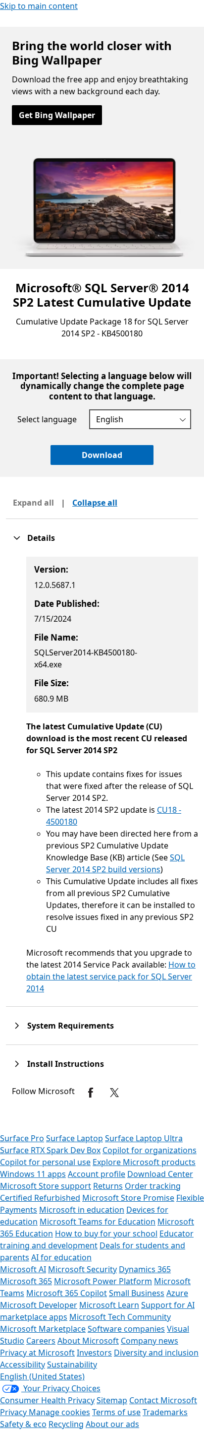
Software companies (126, 1328)
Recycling (66, 1424)
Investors (94, 1352)
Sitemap (112, 1400)
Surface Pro (22, 1138)
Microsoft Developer (38, 1305)
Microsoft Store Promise (128, 1197)
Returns (108, 1185)
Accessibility (22, 1364)
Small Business (136, 1293)
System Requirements (70, 1025)
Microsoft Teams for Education (97, 1221)
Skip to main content (39, 5)
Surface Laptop (74, 1138)
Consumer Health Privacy (47, 1400)
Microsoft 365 (26, 1281)
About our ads (112, 1424)
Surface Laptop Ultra (144, 1138)
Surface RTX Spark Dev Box (50, 1150)
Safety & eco (23, 1424)
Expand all (33, 502)
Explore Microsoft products (144, 1162)
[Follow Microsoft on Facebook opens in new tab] (91, 1093)
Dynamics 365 (145, 1269)
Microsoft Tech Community (120, 1316)
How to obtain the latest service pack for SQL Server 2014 (111, 976)
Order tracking (153, 1185)
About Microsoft (88, 1340)
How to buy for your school (106, 1233)
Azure (177, 1293)
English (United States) (42, 1376)
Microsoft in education (81, 1209)
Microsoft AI (23, 1269)
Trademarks (165, 1412)
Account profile (96, 1174)
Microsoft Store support (45, 1185)
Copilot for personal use (45, 1162)
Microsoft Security (82, 1269)
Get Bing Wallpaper (57, 115)
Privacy (14, 1412)
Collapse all (94, 502)
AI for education (61, 1257)
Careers (40, 1340)
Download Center (160, 1174)
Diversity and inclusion (156, 1352)
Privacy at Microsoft (37, 1352)
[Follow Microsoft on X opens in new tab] (114, 1093)
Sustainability (72, 1364)
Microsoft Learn (109, 1305)
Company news (149, 1340)
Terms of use (116, 1412)
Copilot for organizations (149, 1150)
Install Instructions (65, 1063)
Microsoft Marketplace (43, 1328)
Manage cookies (59, 1412)
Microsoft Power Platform (103, 1281)
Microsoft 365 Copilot (66, 1293)
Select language (47, 419)
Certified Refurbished (40, 1197)
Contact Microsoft (163, 1400)
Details (41, 537)
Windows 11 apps (33, 1174)
